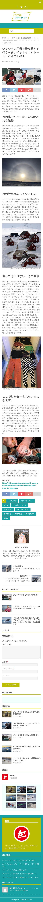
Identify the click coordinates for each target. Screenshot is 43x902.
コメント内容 (7, 645)
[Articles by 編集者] (5, 778)
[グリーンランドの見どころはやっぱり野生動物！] (6, 714)
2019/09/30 (8, 62)
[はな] (5, 891)
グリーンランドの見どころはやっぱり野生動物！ (26, 713)
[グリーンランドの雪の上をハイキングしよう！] (11, 805)
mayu (18, 62)
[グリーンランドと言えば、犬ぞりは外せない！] (31, 797)
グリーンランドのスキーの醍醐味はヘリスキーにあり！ (26, 759)
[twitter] (21, 7)
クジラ (6, 505)
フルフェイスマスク (22, 509)
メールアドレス (8, 669)
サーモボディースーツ (19, 505)
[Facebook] (17, 7)
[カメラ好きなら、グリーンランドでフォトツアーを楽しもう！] (6, 725)
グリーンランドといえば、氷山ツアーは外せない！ (26, 747)
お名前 (4, 662)
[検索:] (21, 31)
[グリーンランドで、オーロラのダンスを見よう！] (21, 805)
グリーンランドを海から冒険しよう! (26, 594)
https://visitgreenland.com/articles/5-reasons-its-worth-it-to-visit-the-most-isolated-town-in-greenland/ (20, 485)
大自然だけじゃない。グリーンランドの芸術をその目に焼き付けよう (26, 607)
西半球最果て (30, 514)
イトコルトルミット (27, 501)
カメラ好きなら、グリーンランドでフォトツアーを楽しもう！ (26, 724)
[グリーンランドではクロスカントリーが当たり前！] (31, 805)
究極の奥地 (18, 514)
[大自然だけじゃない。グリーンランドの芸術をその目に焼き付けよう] (6, 608)
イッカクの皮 (12, 501)
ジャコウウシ (8, 509)
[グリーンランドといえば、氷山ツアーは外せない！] (6, 749)
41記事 (25, 547)
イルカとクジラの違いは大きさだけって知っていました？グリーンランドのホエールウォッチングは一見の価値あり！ (26, 621)
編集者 (12, 775)
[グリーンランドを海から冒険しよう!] (6, 597)
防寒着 (6, 518)
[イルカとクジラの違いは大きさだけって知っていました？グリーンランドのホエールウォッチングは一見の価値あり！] (6, 620)
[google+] (26, 7)
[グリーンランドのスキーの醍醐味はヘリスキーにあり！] (6, 760)
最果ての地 (7, 514)
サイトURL (6, 675)
